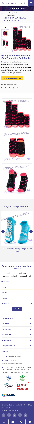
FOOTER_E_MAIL (11, 360)
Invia (17, 309)
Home (6, 13)
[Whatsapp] (4, 421)
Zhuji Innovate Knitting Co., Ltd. (19, 405)
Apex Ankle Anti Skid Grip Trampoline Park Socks (17, 250)
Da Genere (5, 324)
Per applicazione (7, 318)
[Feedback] (30, 421)
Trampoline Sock (10, 15)
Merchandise (6, 340)
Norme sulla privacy (15, 410)
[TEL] (21, 421)
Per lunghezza (7, 335)
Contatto (5, 351)
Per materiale (6, 329)
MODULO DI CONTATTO (12, 78)
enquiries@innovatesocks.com (12, 363)
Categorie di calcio (15, 13)
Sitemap (4, 410)
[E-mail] (13, 421)
